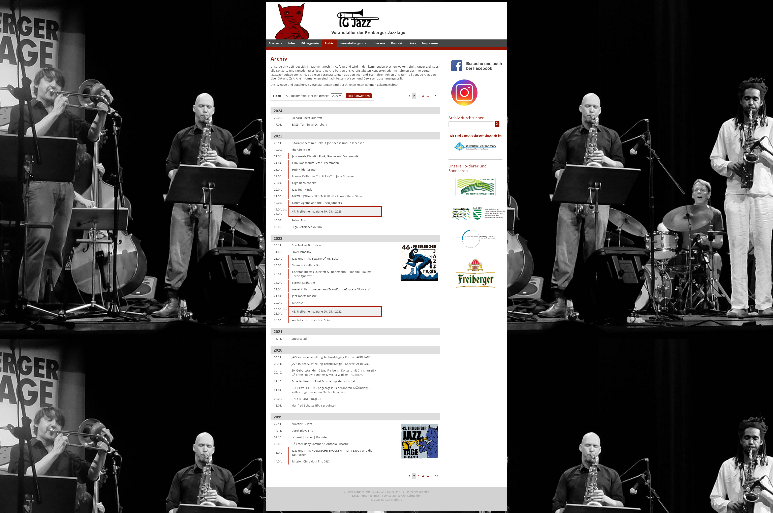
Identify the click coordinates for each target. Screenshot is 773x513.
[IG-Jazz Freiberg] (351, 37)
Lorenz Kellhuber (303, 283)
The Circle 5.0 (300, 150)
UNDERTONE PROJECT (306, 399)
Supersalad (299, 339)
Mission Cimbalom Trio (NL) (310, 461)
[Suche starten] (497, 124)
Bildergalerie (310, 43)
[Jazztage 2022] (419, 285)
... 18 (435, 96)
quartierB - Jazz (301, 424)
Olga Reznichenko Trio (306, 227)
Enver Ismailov (301, 252)
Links (412, 43)
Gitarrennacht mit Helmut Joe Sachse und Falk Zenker (327, 143)
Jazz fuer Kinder (303, 189)
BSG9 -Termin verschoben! (309, 124)
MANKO (297, 302)
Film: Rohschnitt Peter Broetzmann (315, 163)
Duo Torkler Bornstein (306, 245)
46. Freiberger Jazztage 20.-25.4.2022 (317, 311)
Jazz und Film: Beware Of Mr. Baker (316, 258)
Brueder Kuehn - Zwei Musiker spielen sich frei (323, 381)
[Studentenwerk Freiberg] (475, 155)
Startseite (275, 43)
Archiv (329, 43)
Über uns (378, 43)
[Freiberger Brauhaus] (475, 298)
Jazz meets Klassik (304, 296)
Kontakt (396, 43)
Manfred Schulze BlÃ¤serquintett (313, 405)
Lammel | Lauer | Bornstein (310, 437)
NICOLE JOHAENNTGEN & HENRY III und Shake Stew (327, 196)
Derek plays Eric (302, 430)
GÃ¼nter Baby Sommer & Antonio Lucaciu (319, 444)
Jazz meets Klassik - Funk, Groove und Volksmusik (325, 156)
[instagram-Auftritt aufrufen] (464, 109)
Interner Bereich (418, 492)
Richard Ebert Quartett (306, 118)
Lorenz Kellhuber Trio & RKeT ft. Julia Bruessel (323, 176)
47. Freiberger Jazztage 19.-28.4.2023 (317, 211)
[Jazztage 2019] (419, 463)
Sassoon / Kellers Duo (306, 265)
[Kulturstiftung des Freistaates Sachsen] (478, 223)
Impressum (430, 43)
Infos (291, 43)
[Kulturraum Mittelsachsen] (475, 200)
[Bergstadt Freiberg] (475, 251)
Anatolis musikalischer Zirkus (312, 320)
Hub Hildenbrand (304, 169)
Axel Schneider (411, 496)
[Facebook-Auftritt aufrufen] (478, 74)
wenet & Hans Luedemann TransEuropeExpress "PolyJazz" (331, 289)
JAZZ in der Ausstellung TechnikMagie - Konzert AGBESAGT (331, 357)
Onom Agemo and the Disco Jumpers (317, 203)
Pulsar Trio (298, 220)
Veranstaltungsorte (353, 43)
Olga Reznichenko (304, 183)
